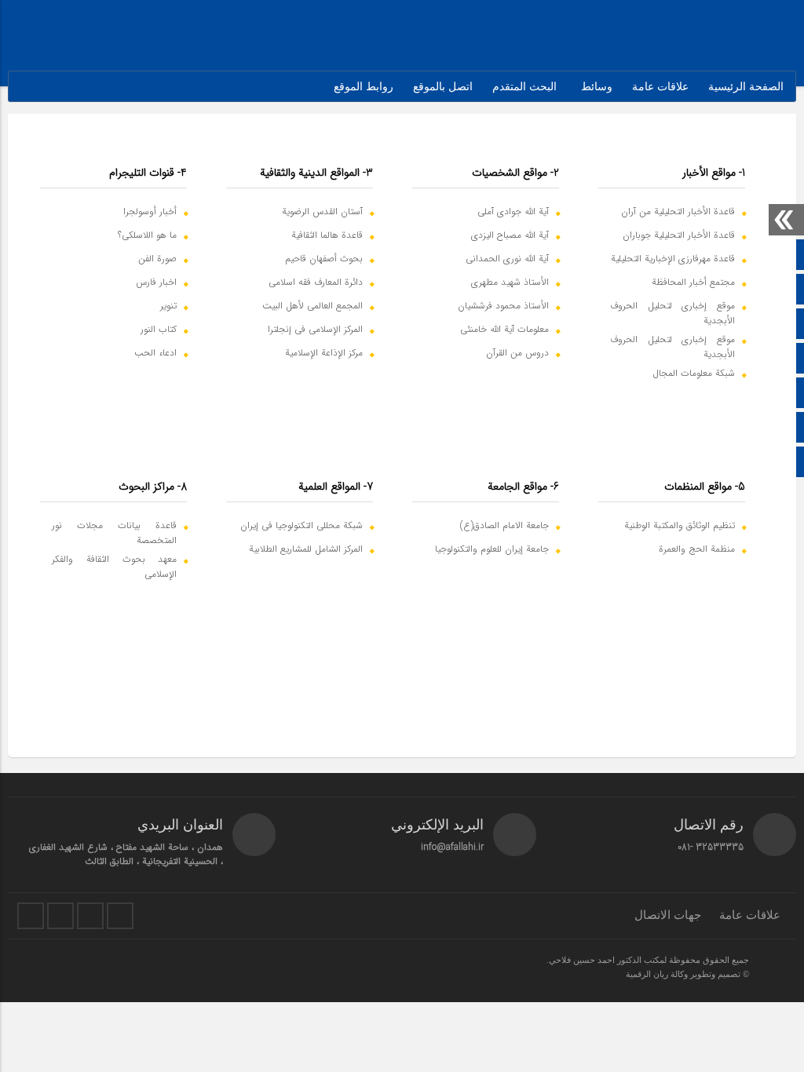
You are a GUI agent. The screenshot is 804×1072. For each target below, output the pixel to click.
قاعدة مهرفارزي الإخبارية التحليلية (673, 258)
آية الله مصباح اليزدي (510, 235)
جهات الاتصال (667, 915)
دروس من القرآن (517, 352)
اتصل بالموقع (443, 87)
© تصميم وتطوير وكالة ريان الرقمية (687, 974)
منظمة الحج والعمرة (697, 548)
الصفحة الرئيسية (746, 87)
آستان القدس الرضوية (322, 211)
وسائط (596, 87)
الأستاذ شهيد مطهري (510, 282)
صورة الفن (157, 258)
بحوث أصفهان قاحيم (324, 258)
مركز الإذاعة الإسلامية (324, 352)
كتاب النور (159, 329)
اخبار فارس (156, 282)
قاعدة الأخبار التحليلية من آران (678, 211)
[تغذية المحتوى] (120, 915)
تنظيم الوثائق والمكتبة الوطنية (679, 525)
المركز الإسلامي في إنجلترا (315, 329)
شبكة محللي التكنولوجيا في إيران (301, 525)
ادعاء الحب (155, 352)
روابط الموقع (363, 87)
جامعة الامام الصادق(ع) (504, 525)
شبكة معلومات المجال (693, 373)
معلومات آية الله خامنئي (504, 329)
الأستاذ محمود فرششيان (503, 305)
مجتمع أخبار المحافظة (693, 282)
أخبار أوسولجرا (150, 211)
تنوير (168, 305)
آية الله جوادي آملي (513, 211)
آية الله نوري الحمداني (507, 258)
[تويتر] (30, 915)
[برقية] (90, 915)
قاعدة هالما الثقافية (327, 235)
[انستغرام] (60, 915)
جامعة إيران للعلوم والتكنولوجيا (492, 548)
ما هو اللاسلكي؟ (147, 235)
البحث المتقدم (524, 87)
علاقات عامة (660, 87)
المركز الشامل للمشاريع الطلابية (306, 548)
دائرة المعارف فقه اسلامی (316, 282)
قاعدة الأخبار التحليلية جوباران (679, 235)
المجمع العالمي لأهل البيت (312, 305)
